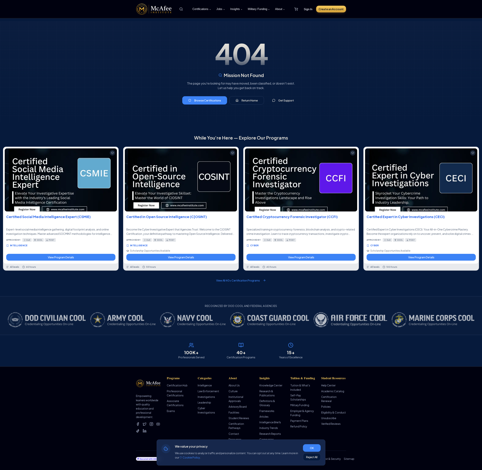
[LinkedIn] (144, 431)
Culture (233, 391)
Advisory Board (238, 406)
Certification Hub (177, 385)
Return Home (250, 100)
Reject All (311, 457)
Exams (171, 411)
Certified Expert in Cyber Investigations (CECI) (406, 216)
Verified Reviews (331, 423)
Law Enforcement (208, 391)
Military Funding (259, 9)
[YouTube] (158, 424)
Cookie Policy (191, 457)
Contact (234, 433)
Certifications (201, 9)
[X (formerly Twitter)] (144, 424)
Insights (236, 9)
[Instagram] (151, 424)
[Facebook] (138, 424)
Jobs (220, 9)
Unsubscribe (328, 418)
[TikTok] (138, 431)
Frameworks (266, 411)
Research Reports (270, 433)
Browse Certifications (207, 100)
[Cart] (296, 9)
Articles (263, 416)
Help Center (328, 385)
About (280, 9)
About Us (234, 385)
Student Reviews (239, 418)
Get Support (286, 100)
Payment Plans (299, 420)
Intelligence (205, 385)
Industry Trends (268, 428)
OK (312, 448)
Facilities (234, 412)
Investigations (206, 396)
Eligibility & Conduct (333, 412)
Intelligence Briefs (270, 422)
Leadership (204, 402)
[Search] (181, 9)
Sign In (308, 9)
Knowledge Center (270, 385)
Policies (326, 406)
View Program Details (61, 257)
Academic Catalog (332, 391)
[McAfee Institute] (154, 9)
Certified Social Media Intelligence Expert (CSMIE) (48, 216)
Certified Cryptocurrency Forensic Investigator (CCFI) (292, 216)
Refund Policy (298, 426)
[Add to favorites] (112, 153)
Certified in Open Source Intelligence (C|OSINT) (166, 216)
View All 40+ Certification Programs (238, 280)
